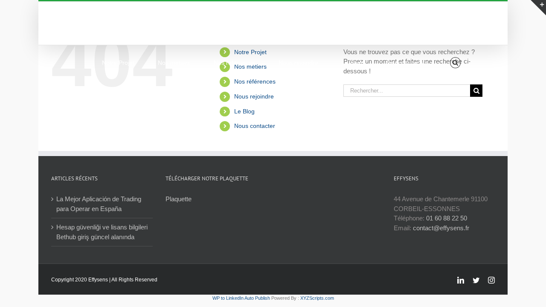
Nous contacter (254, 125)
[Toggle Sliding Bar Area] (538, 7)
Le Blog (244, 111)
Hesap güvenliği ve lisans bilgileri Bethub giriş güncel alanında (102, 231)
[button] (455, 63)
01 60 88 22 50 (446, 218)
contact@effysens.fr (441, 228)
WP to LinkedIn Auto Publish (241, 298)
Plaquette (179, 199)
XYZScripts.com (317, 298)
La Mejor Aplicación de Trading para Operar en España (98, 203)
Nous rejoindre (254, 96)
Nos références (255, 81)
